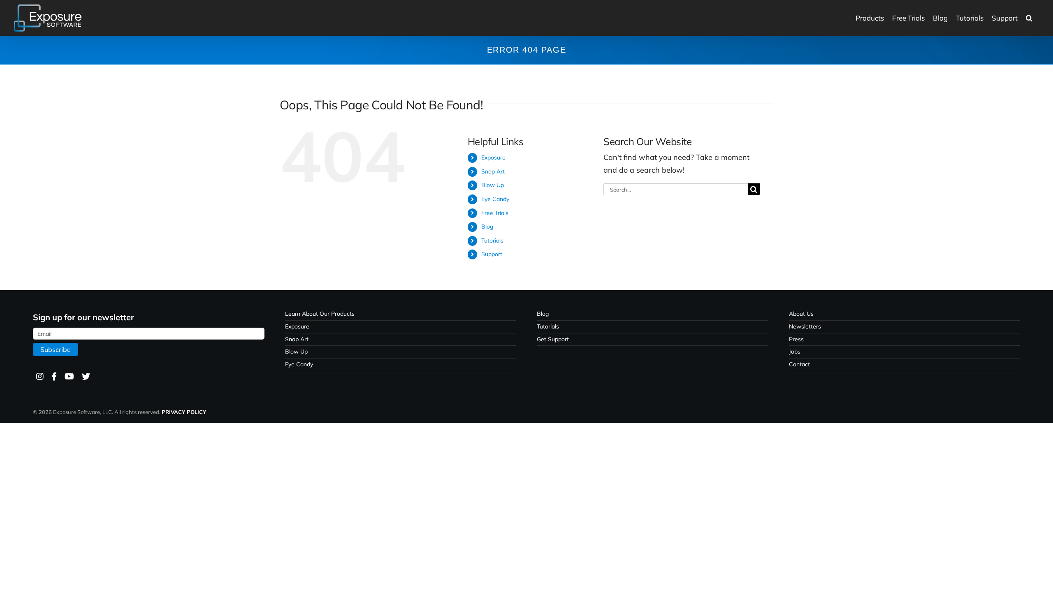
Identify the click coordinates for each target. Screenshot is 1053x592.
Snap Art (493, 171)
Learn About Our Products (320, 313)
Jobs (794, 351)
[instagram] (39, 377)
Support (491, 254)
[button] (1029, 18)
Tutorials (492, 240)
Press (796, 339)
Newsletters (805, 326)
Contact (799, 364)
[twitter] (86, 377)
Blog (487, 226)
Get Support (553, 339)
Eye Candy (495, 199)
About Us (801, 313)
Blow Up (492, 185)
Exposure (493, 157)
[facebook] (53, 377)
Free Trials (494, 213)
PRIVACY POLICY (184, 412)
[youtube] (69, 377)
